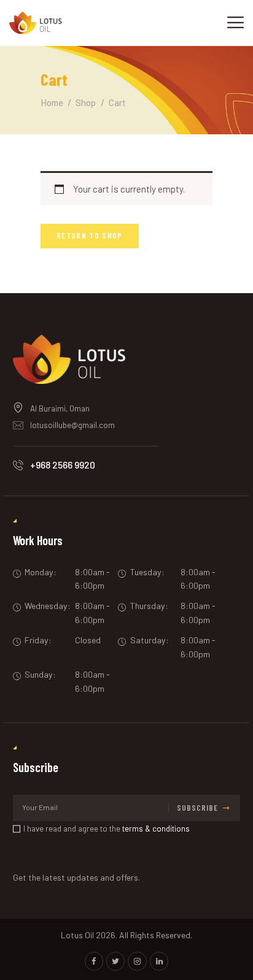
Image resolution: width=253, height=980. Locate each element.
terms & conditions (156, 828)
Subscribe (197, 808)
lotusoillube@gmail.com (72, 425)
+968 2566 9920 (62, 464)
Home (52, 102)
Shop (86, 102)
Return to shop (89, 235)
